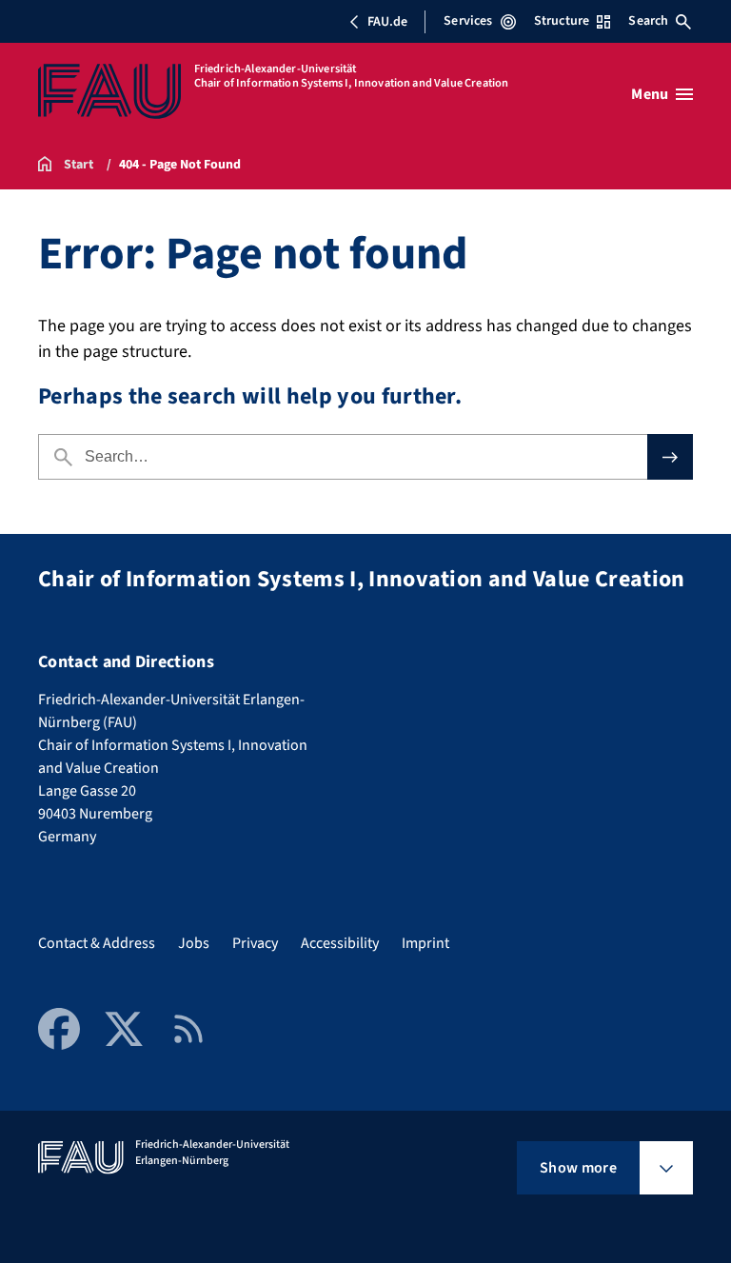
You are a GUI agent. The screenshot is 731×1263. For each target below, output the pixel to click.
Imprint (425, 943)
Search (648, 20)
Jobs (193, 943)
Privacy (255, 943)
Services (468, 20)
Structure (561, 20)
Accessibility (340, 943)
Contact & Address (96, 943)
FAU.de (387, 21)
